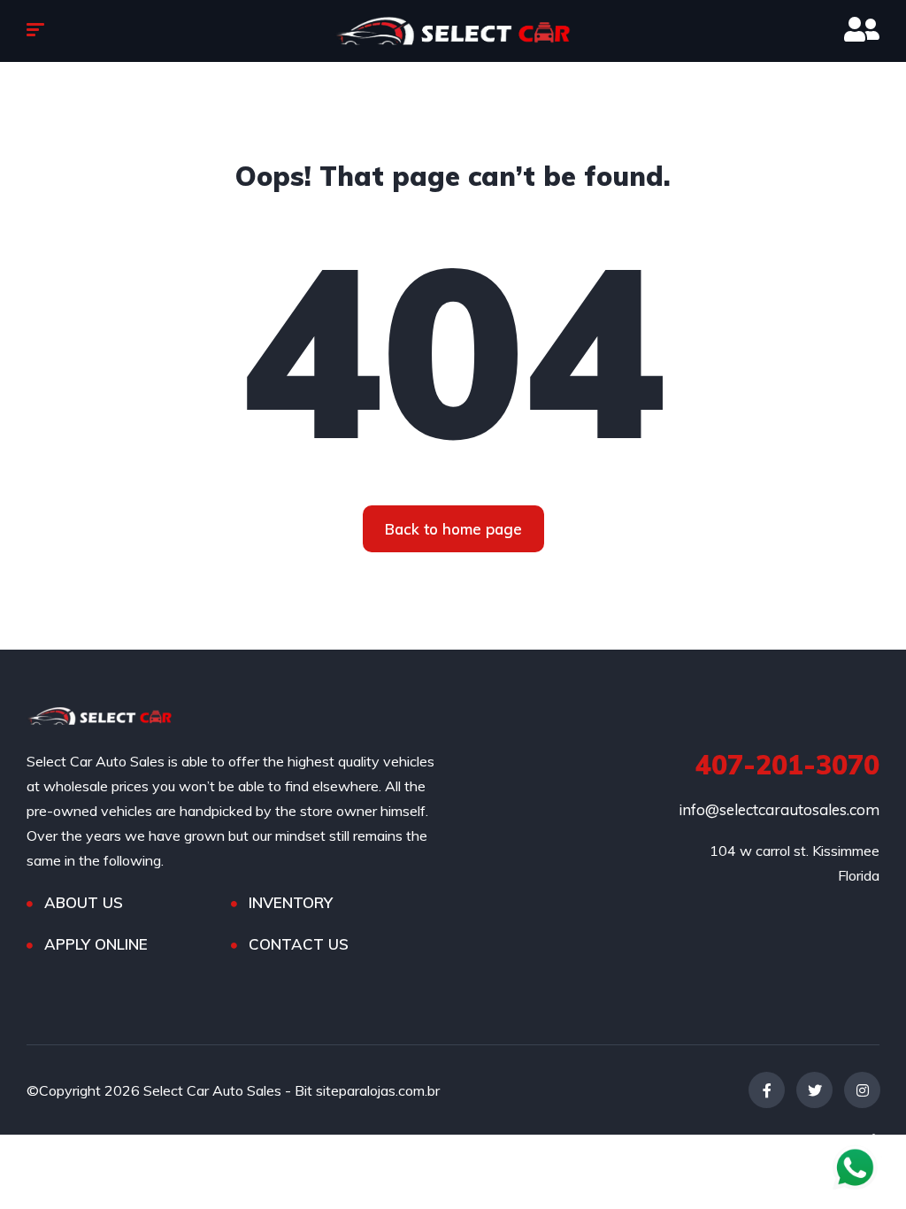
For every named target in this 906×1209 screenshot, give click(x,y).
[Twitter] (814, 1090)
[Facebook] (767, 1090)
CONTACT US (299, 944)
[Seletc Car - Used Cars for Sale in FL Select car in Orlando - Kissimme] (453, 31)
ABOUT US (83, 902)
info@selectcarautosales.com (779, 809)
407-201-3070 (787, 765)
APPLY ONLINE (96, 944)
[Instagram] (862, 1090)
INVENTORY (291, 902)
